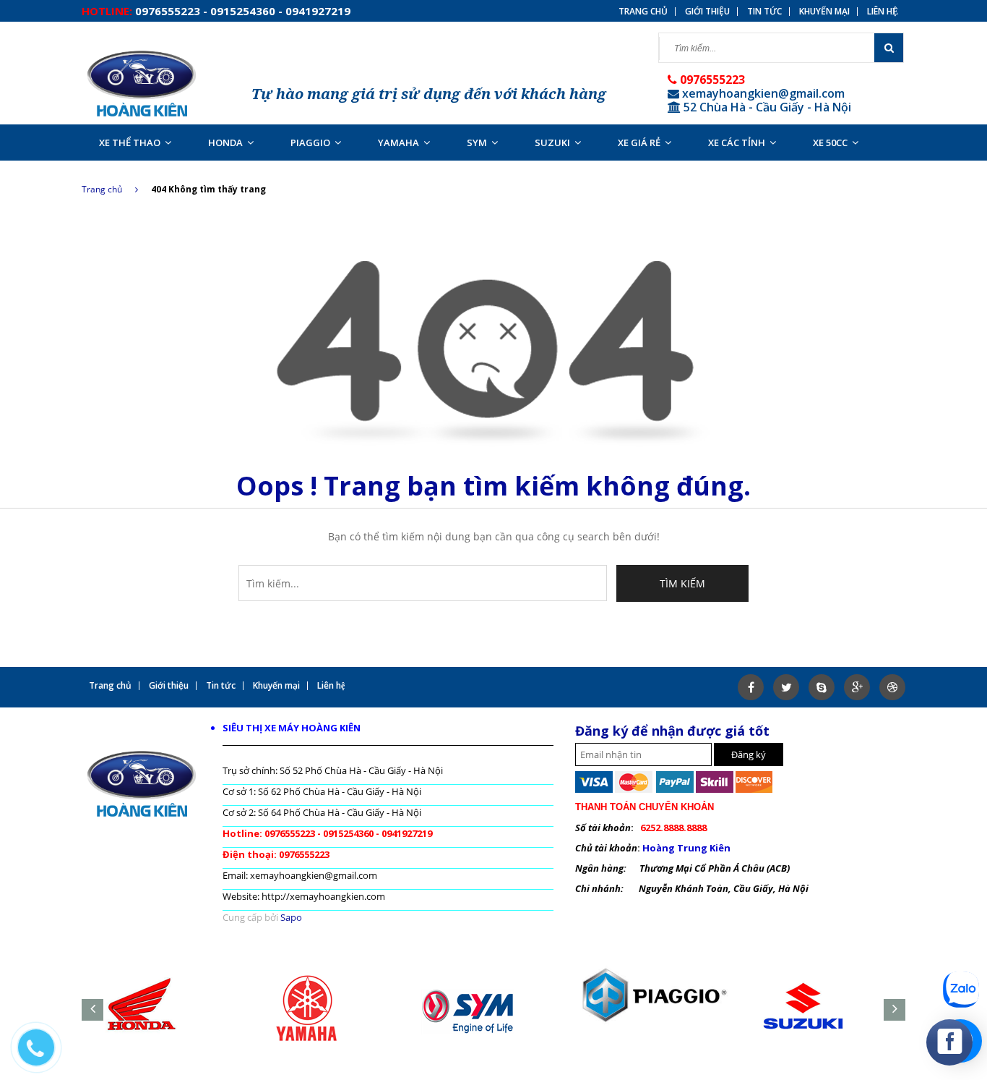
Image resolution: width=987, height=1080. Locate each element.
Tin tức (764, 11)
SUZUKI (552, 142)
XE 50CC (830, 142)
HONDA (225, 142)
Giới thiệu (707, 11)
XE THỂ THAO (129, 142)
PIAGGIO (310, 142)
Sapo (291, 917)
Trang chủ (102, 189)
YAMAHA (398, 142)
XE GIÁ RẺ (639, 142)
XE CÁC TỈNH (736, 142)
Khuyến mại (824, 11)
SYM (477, 142)
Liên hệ (882, 11)
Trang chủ (643, 11)
